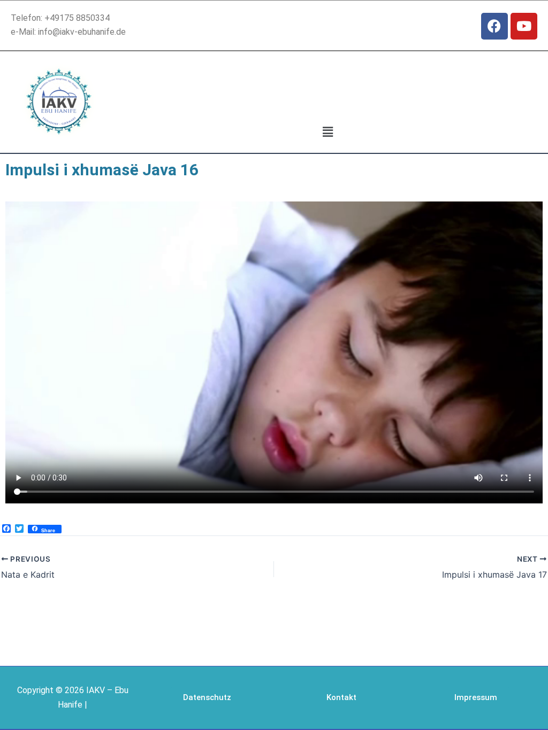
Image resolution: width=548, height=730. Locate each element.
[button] (327, 132)
